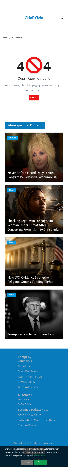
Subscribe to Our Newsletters (36, 420)
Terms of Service (28, 387)
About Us (24, 366)
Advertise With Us (29, 415)
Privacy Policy (26, 381)
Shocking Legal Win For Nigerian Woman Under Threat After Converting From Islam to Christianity (33, 225)
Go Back (34, 98)
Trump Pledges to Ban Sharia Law (30, 334)
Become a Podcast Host (33, 409)
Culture (12, 138)
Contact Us (25, 360)
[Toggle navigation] (7, 18)
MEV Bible (24, 404)
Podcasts (23, 399)
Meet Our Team (28, 371)
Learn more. (40, 455)
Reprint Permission (30, 376)
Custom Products (29, 425)
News (11, 190)
